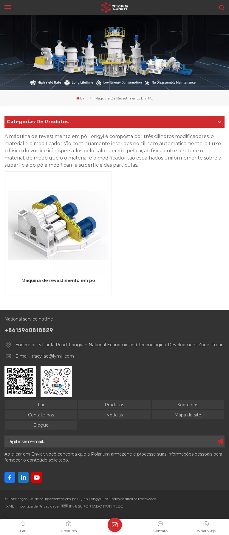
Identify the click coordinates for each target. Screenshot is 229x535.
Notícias (114, 415)
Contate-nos (41, 415)
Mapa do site (187, 415)
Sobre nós (187, 404)
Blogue (41, 425)
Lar (83, 98)
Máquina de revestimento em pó (58, 280)
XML (10, 506)
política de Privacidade (39, 506)
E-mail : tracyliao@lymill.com (44, 356)
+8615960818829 (28, 330)
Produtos (114, 404)
